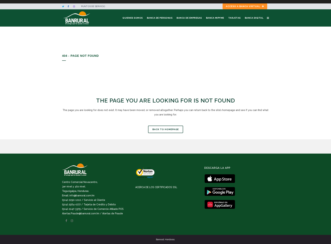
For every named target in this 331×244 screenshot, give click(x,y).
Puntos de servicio (93, 6)
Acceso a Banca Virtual (243, 6)
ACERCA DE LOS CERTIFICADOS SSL (156, 187)
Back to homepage (165, 129)
